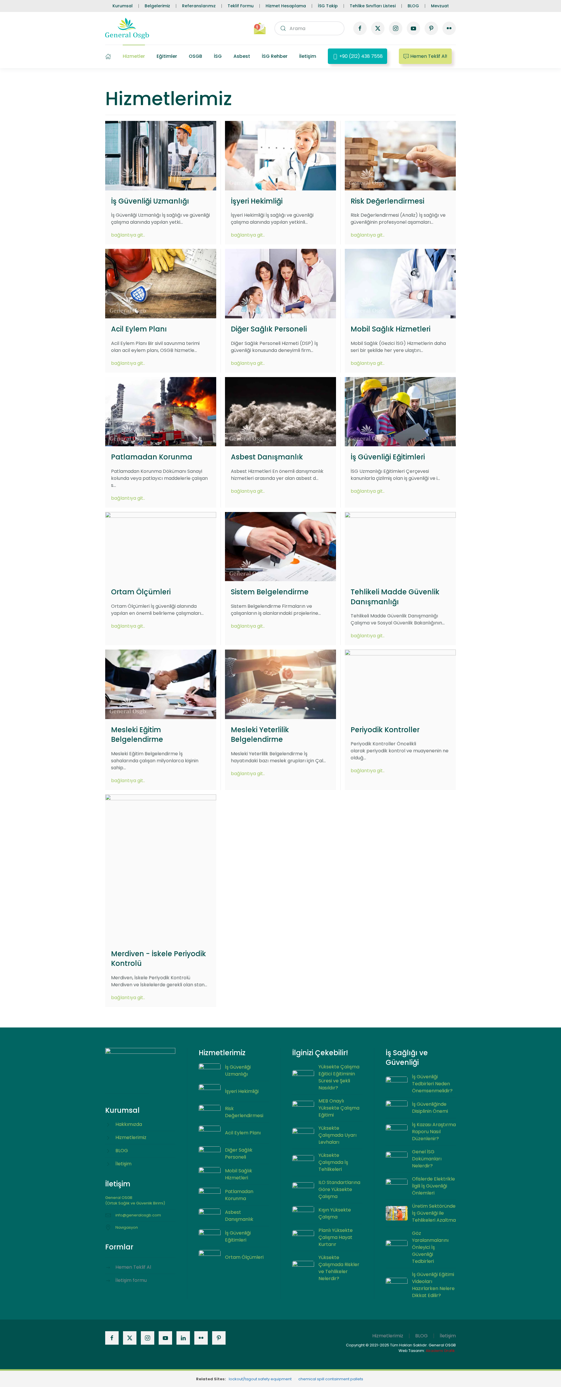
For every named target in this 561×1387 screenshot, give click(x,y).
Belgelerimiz (157, 6)
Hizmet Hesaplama (286, 6)
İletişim (307, 56)
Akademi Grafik (440, 1350)
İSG (218, 56)
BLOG (413, 6)
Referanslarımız (199, 6)
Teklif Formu (241, 6)
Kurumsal (122, 6)
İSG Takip (328, 6)
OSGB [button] (195, 56)
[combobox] (309, 28)
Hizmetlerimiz (387, 1335)
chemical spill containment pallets (330, 1379)
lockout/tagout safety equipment (260, 1379)
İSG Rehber (275, 56)
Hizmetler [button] (134, 56)
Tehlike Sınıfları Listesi (373, 6)
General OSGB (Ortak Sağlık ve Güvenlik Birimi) (135, 1200)
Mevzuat (440, 6)
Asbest (241, 56)
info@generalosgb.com (138, 1215)
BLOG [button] (421, 1335)
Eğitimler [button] (167, 56)
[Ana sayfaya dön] (127, 28)
